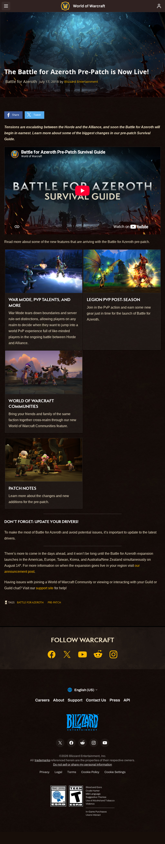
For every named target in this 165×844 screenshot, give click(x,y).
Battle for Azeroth (30, 602)
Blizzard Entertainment (81, 82)
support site (44, 588)
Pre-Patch (54, 602)
